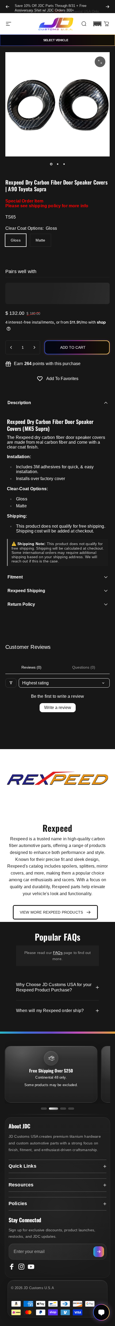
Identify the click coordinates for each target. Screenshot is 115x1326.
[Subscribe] (98, 1251)
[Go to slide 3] (63, 1108)
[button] (97, 24)
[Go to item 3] (64, 164)
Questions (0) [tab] (83, 667)
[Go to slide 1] (44, 1108)
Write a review (57, 707)
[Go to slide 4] (71, 1108)
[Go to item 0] (51, 164)
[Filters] (11, 683)
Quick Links (22, 1166)
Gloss (16, 240)
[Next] (107, 6)
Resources (21, 1184)
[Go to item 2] (57, 164)
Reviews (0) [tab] (31, 667)
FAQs (58, 953)
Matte (40, 240)
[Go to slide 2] (53, 1108)
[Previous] (7, 6)
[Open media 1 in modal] (100, 61)
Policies (18, 1203)
